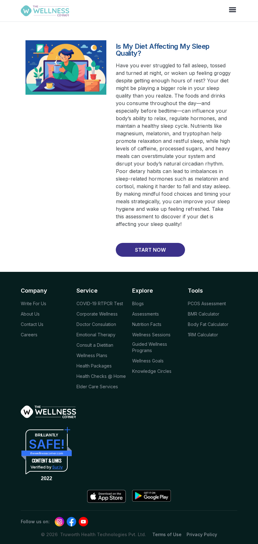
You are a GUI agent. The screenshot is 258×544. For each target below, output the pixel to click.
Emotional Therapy (95, 334)
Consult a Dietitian (94, 345)
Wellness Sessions (151, 334)
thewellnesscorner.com (46, 453)
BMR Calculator (203, 314)
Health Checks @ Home (101, 376)
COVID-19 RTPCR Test (99, 303)
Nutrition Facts (146, 324)
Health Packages (94, 365)
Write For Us (33, 303)
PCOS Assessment (207, 303)
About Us (30, 314)
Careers (29, 334)
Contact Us (32, 324)
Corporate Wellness (97, 314)
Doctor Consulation (96, 324)
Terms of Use (167, 534)
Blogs (138, 303)
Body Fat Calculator (208, 324)
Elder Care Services (97, 386)
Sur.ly (57, 466)
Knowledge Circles (151, 371)
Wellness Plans (91, 355)
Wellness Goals (148, 360)
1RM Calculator (203, 334)
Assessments (145, 314)
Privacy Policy (202, 534)
